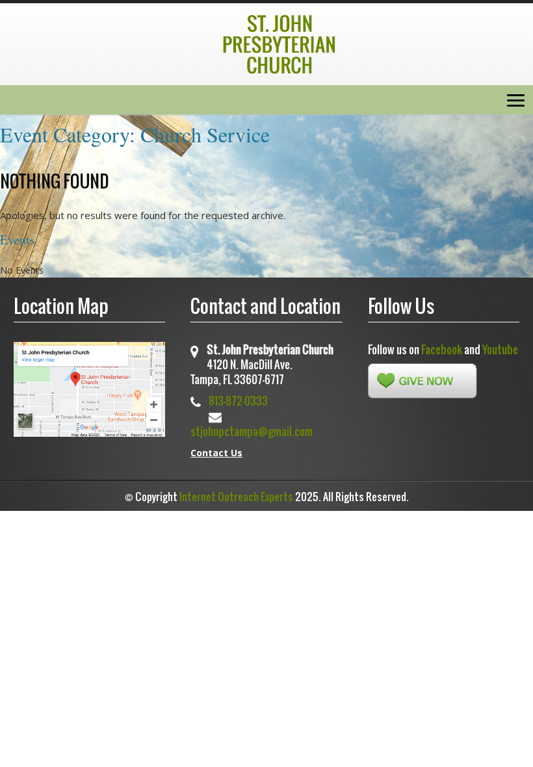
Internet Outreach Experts (236, 496)
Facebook (441, 349)
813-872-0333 (238, 401)
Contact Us (216, 453)
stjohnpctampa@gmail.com (251, 431)
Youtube (500, 349)
